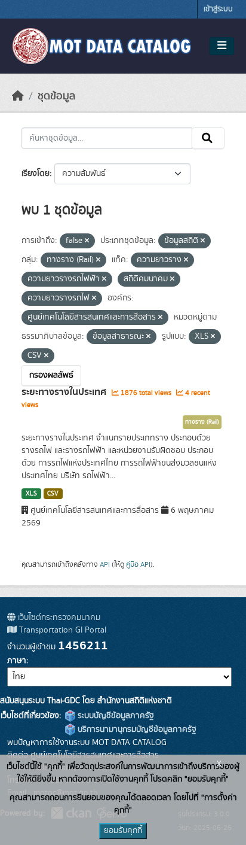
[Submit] (208, 138)
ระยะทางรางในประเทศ (65, 392)
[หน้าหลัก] (18, 96)
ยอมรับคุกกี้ (123, 831)
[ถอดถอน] (87, 241)
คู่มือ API (138, 564)
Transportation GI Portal (61, 630)
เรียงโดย (35, 174)
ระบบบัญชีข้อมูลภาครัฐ (114, 716)
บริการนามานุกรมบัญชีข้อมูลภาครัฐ (135, 729)
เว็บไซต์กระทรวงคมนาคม (58, 618)
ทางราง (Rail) (202, 422)
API (105, 564)
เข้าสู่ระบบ (218, 9)
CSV (53, 494)
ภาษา (16, 661)
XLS (31, 494)
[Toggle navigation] (222, 46)
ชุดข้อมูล (56, 96)
